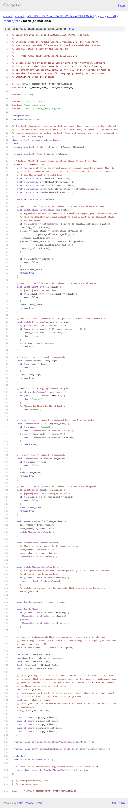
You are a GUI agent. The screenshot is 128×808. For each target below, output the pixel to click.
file (71, 28)
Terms (38, 803)
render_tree (11, 21)
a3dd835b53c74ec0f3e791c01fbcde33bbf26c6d (60, 16)
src (102, 16)
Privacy (29, 803)
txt (114, 802)
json (122, 802)
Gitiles (20, 803)
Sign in (121, 5)
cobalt (7, 16)
